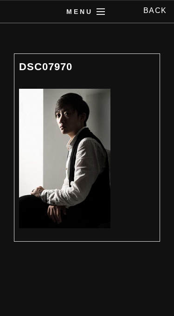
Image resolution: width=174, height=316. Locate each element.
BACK (155, 10)
